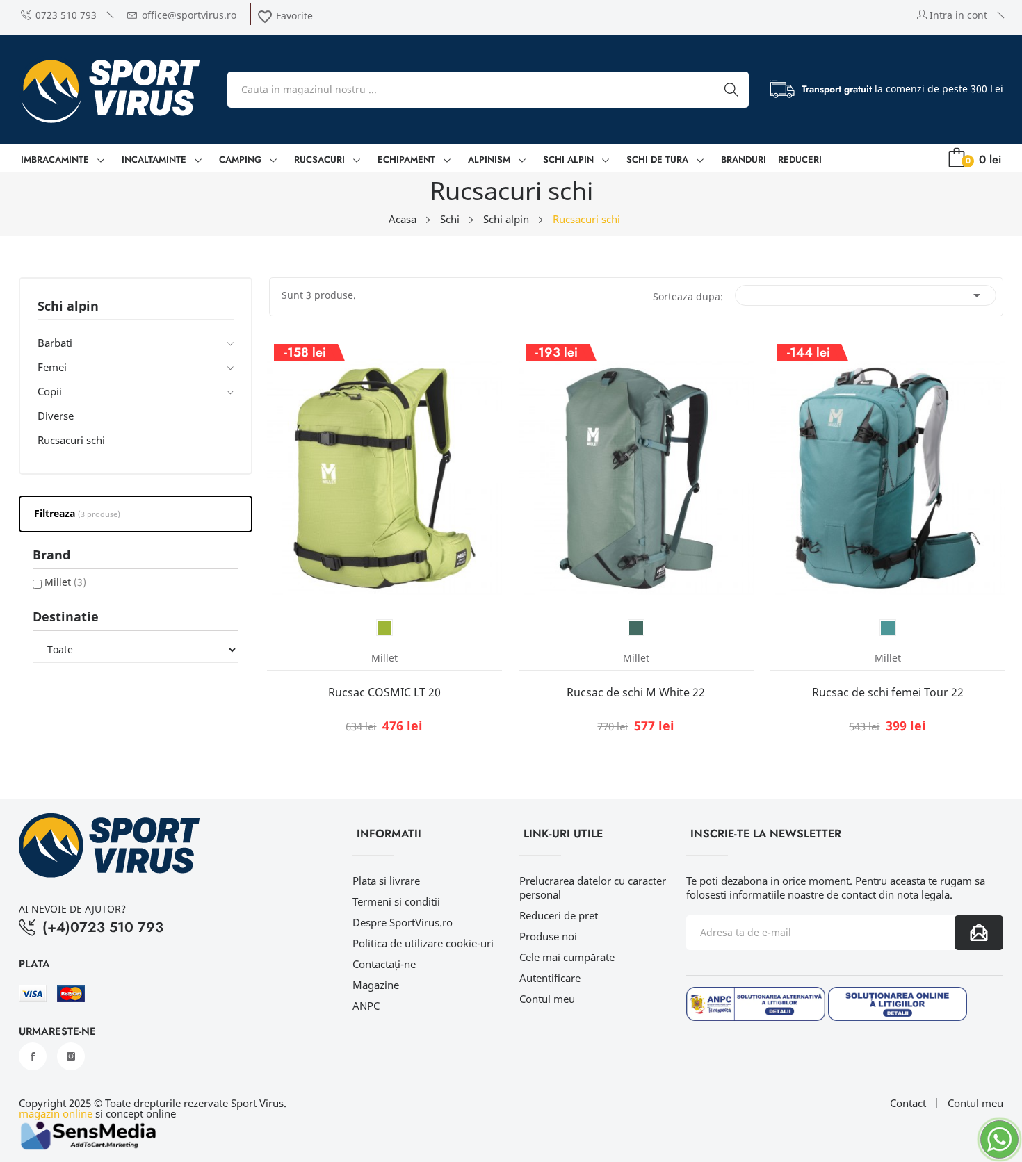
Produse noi (548, 936)
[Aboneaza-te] (979, 932)
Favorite (285, 15)
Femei (52, 367)
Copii (50, 391)
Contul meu (547, 999)
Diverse (56, 416)
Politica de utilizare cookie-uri (423, 943)
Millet (65, 582)
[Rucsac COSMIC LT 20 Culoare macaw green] (384, 627)
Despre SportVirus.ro (402, 922)
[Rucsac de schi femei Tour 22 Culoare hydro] (887, 627)
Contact (908, 1103)
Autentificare (550, 978)
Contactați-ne (384, 964)
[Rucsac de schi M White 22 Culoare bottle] (636, 627)
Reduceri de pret (558, 915)
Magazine (375, 985)
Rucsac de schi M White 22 (636, 692)
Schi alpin (68, 307)
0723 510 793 (66, 15)
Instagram (71, 1056)
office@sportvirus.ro (189, 15)
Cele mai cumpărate (567, 957)
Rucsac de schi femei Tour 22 (888, 692)
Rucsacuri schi (71, 440)
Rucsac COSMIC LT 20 (384, 692)
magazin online (55, 1113)
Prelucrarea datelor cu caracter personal (592, 887)
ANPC (366, 1006)
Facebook (33, 1056)
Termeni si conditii (396, 901)
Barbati (55, 343)
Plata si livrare (386, 880)
